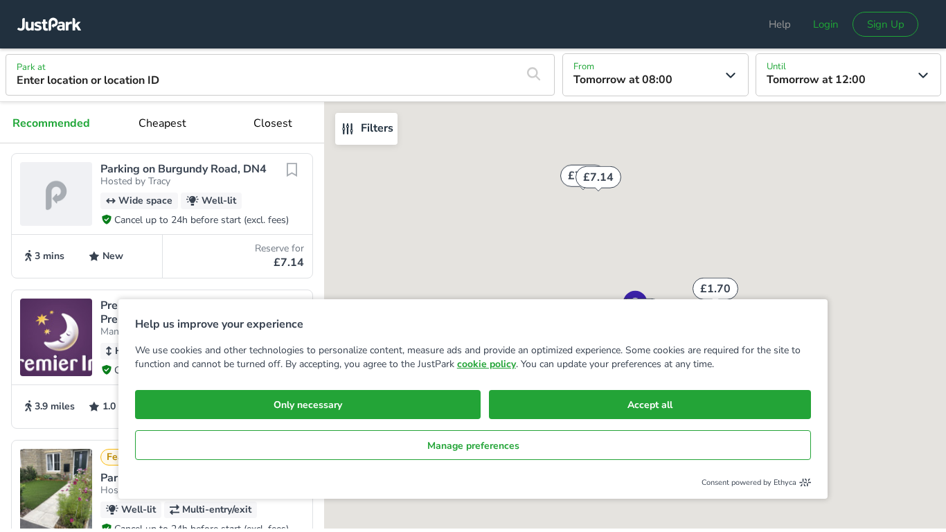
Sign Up (885, 24)
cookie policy (486, 364)
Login (826, 24)
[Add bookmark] (291, 177)
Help (780, 24)
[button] (162, 215)
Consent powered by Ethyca (749, 482)
